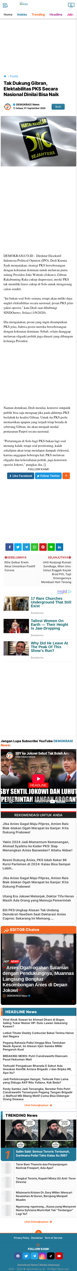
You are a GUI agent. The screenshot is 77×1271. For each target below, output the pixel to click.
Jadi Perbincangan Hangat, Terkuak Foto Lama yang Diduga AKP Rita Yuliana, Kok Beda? (35, 1080)
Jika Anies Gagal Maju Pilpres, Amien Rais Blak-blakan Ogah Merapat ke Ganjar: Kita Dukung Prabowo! (36, 828)
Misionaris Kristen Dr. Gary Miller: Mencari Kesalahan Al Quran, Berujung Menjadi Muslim (44, 1196)
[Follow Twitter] (26, 1255)
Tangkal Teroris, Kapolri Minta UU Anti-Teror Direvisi (46, 1180)
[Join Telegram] (34, 1255)
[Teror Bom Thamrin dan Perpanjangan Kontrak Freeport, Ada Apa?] (6, 1168)
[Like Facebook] (18, 1255)
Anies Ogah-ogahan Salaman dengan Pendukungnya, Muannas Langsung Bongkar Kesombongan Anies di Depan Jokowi (38, 979)
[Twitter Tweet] (18, 547)
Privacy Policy (21, 1237)
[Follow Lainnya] (66, 475)
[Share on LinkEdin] (59, 547)
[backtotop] (38, 1233)
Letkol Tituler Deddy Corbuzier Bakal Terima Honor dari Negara (38, 1034)
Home (8, 14)
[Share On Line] (51, 547)
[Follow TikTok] (51, 1255)
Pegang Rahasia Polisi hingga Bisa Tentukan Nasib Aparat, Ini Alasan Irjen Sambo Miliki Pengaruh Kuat (34, 1046)
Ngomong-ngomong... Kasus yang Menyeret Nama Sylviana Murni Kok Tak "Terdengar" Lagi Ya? (46, 1210)
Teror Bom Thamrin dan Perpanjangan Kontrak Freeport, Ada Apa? (41, 1166)
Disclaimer (37, 1237)
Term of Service (53, 1237)
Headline (56, 14)
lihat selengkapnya (36, 1105)
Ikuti (58, 106)
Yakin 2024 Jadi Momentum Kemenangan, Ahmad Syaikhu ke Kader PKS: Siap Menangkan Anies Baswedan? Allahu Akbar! (38, 846)
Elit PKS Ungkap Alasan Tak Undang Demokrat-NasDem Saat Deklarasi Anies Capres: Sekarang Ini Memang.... (34, 914)
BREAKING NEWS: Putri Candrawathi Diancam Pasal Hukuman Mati (35, 1057)
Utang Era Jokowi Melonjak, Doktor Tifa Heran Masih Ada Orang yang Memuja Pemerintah (38, 898)
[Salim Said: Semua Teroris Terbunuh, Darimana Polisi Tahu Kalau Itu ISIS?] (38, 1141)
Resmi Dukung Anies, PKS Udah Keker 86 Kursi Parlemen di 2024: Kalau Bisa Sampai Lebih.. (36, 864)
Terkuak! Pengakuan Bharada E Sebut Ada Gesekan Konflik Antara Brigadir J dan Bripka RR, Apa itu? (37, 1069)
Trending (38, 14)
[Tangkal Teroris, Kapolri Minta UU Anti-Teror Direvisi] (6, 1182)
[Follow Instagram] (42, 1255)
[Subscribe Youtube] (59, 1255)
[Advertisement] (39, 42)
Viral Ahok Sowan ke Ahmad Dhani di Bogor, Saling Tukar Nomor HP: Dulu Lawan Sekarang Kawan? (35, 1023)
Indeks (22, 14)
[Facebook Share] (9, 547)
